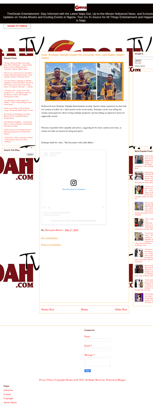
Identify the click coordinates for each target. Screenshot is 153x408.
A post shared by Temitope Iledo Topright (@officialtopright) (73, 221)
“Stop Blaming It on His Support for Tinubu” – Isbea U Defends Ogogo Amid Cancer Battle (18, 102)
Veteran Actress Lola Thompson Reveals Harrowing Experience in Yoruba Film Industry (17, 131)
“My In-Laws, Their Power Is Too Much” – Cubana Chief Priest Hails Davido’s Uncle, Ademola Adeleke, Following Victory (18, 75)
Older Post (121, 309)
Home (84, 309)
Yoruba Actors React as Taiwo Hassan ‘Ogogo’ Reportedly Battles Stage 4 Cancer (18, 109)
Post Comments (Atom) (90, 317)
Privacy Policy (46, 379)
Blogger (121, 379)
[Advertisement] (82, 37)
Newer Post (47, 309)
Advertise (8, 390)
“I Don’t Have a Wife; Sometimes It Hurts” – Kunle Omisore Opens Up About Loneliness (18, 139)
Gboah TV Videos (17, 26)
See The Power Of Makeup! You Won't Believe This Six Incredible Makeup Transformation (17, 116)
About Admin (10, 402)
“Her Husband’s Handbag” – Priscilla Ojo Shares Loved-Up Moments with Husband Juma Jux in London (18, 124)
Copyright (8, 398)
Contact (7, 394)
